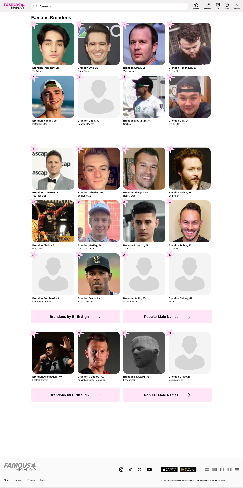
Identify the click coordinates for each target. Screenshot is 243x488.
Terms (43, 480)
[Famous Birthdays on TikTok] (130, 469)
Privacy (31, 480)
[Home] (56, 467)
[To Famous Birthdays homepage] (14, 6)
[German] (237, 469)
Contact (18, 480)
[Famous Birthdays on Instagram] (121, 469)
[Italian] (230, 469)
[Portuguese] (214, 469)
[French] (222, 469)
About (7, 480)
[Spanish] (207, 469)
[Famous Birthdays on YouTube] (150, 469)
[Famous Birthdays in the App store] (169, 469)
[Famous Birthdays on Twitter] (140, 469)
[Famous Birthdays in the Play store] (188, 469)
